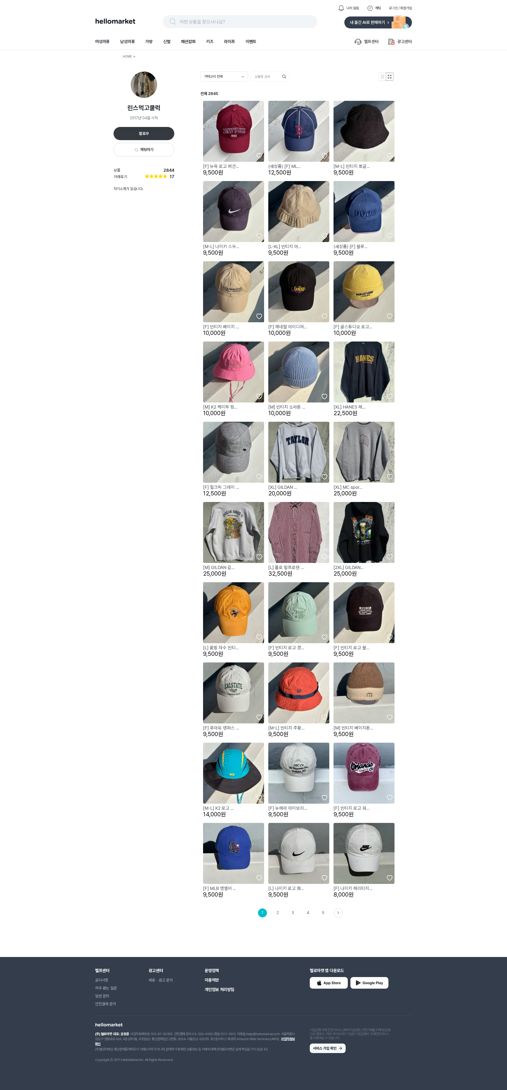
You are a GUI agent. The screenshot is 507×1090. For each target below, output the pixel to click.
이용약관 (212, 980)
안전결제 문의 (105, 1004)
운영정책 (212, 970)
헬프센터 (102, 970)
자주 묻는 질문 (106, 988)
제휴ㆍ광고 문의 (161, 980)
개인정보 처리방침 (219, 989)
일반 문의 (102, 996)
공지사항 (101, 980)
